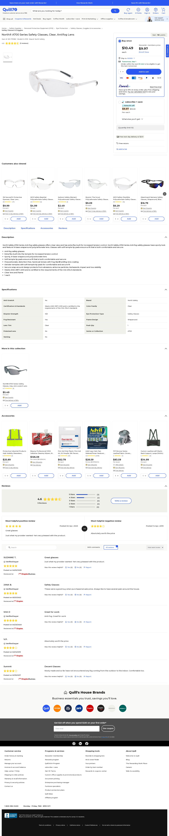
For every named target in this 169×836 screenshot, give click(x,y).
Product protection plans (54, 790)
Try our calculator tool (137, 92)
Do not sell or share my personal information (116, 825)
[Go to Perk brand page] (79, 709)
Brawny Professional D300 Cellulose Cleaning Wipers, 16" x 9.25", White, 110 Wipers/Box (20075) (41, 452)
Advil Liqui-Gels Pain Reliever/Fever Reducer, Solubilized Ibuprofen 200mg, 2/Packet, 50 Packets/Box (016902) (97, 452)
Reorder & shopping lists (95, 756)
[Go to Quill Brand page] (46, 709)
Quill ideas (49, 794)
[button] (115, 11)
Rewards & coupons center (96, 771)
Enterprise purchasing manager (57, 782)
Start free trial (155, 87)
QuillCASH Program (52, 763)
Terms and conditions (73, 735)
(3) (98, 494)
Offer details (119, 465)
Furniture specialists (52, 786)
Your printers (90, 763)
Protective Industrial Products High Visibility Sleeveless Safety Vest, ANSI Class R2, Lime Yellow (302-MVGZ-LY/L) (14, 452)
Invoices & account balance (15, 767)
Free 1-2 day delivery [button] (11, 467)
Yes (68, 567)
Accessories (47, 228)
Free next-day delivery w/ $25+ (131, 137)
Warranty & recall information (15, 779)
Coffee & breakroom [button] (126, 19)
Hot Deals (37, 19)
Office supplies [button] (107, 19)
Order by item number (94, 767)
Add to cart (144, 72)
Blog (128, 760)
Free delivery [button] (37, 465)
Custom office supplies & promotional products (63, 775)
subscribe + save (73, 19)
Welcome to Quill (132, 756)
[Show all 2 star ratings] (86, 503)
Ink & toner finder (92, 760)
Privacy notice (60, 825)
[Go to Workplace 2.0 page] (122, 709)
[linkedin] (80, 743)
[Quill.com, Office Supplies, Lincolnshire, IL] (10, 816)
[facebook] (87, 743)
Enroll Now (144, 52)
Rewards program (52, 760)
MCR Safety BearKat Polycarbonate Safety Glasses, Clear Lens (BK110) (42, 198)
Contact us (8, 786)
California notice (75, 825)
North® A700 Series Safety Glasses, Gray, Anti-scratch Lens (15, 385)
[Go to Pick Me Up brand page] (68, 709)
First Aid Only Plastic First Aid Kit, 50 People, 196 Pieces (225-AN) (69, 452)
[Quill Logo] (10, 9)
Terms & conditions (45, 825)
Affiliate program (51, 798)
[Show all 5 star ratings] (85, 494)
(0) (98, 501)
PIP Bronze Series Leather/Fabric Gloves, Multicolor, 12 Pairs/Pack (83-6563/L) (124, 452)
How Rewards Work (84, 3)
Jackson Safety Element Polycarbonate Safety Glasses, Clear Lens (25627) (70, 198)
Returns (7, 760)
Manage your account (12, 763)
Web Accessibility (133, 771)
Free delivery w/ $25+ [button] (67, 214)
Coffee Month (58, 19)
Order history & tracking (13, 756)
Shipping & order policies (14, 775)
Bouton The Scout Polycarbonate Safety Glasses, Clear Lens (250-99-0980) (97, 198)
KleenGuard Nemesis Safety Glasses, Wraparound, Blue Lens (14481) (152, 198)
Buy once (127, 41)
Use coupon (108, 728)
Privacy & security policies (14, 782)
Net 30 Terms (50, 771)
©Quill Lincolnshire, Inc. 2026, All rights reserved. (34, 817)
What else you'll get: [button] (131, 119)
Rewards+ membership (54, 756)
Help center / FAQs (12, 771)
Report (88, 567)
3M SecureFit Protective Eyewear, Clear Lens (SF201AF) (12, 198)
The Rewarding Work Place (136, 763)
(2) (98, 498)
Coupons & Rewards (23, 19)
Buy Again (47, 19)
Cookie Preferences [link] (91, 825)
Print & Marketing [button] (89, 19)
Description (9, 228)
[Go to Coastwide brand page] (57, 709)
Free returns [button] (124, 143)
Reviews (63, 228)
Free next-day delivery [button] (67, 467)
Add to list (123, 149)
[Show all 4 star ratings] (86, 497)
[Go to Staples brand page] (89, 709)
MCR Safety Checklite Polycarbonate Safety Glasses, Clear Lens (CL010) (125, 198)
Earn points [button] (159, 35)
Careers (129, 767)
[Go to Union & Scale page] (111, 709)
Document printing (52, 779)
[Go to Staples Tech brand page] (100, 709)
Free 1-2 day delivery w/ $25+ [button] (14, 214)
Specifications (28, 228)
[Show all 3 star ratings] (86, 500)
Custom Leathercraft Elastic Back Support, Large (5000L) (152, 452)
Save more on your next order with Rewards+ (28, 3)
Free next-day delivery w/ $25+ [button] (42, 214)
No (78, 567)
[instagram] (74, 743)
